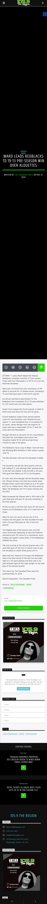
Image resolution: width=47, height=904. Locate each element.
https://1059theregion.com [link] (15, 827)
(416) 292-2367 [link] (12, 831)
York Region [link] (8, 588)
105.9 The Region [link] (17, 584)
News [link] (23, 153)
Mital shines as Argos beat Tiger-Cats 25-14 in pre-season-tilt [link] (24, 789)
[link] (4, 3)
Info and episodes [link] (23, 689)
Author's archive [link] (23, 608)
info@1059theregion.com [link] (15, 835)
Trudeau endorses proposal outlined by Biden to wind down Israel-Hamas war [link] (23, 759)
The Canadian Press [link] (24, 175)
